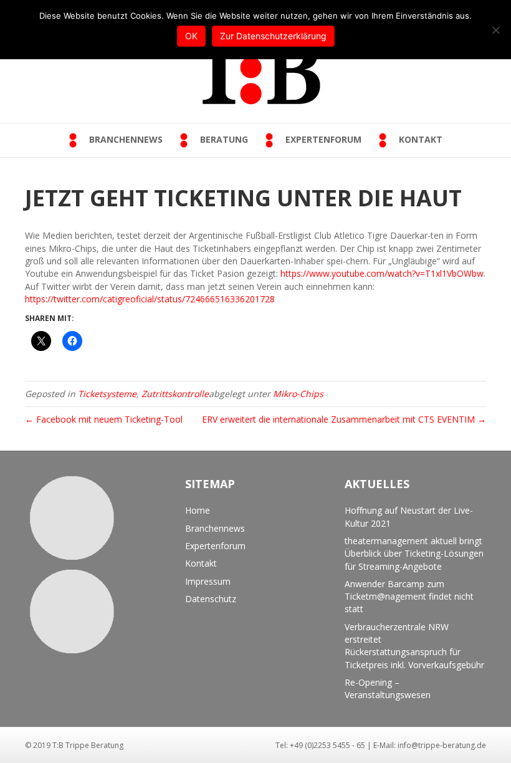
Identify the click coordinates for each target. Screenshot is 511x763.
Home (197, 510)
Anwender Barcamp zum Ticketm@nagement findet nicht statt (409, 596)
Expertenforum (215, 546)
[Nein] (495, 30)
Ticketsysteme (107, 394)
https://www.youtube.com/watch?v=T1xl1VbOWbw (382, 273)
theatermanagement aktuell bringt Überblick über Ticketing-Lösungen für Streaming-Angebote (414, 553)
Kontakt (201, 563)
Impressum (208, 581)
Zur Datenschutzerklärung (273, 36)
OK (191, 36)
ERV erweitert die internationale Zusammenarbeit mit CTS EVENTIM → (344, 419)
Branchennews (215, 528)
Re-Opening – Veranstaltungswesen (388, 688)
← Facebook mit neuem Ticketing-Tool (104, 419)
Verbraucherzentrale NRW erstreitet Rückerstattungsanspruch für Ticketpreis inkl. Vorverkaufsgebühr (414, 646)
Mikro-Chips (298, 394)
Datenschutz (210, 599)
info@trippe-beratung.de (442, 745)
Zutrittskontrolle (175, 394)
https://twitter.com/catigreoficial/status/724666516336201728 (150, 299)
